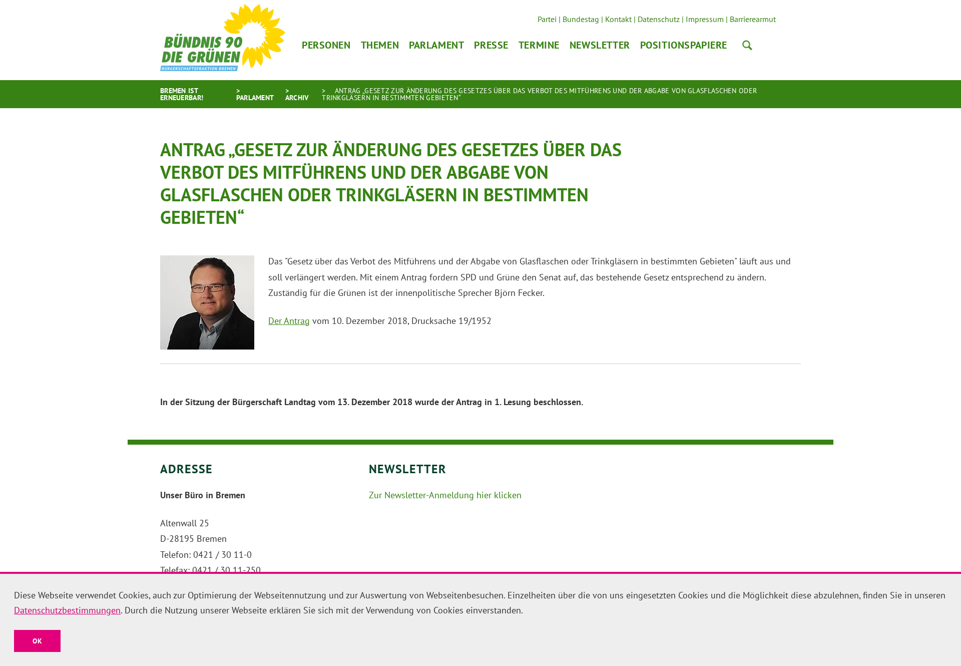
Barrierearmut (753, 19)
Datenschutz (659, 19)
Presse (491, 45)
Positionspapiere (683, 45)
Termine (539, 45)
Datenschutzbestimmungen (67, 610)
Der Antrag (289, 320)
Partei (547, 19)
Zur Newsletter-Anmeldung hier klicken (445, 495)
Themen (380, 45)
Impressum (705, 19)
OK (37, 640)
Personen (326, 45)
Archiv (297, 97)
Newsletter (600, 45)
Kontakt (618, 19)
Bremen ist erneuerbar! (181, 94)
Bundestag (581, 19)
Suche (747, 45)
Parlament (436, 45)
